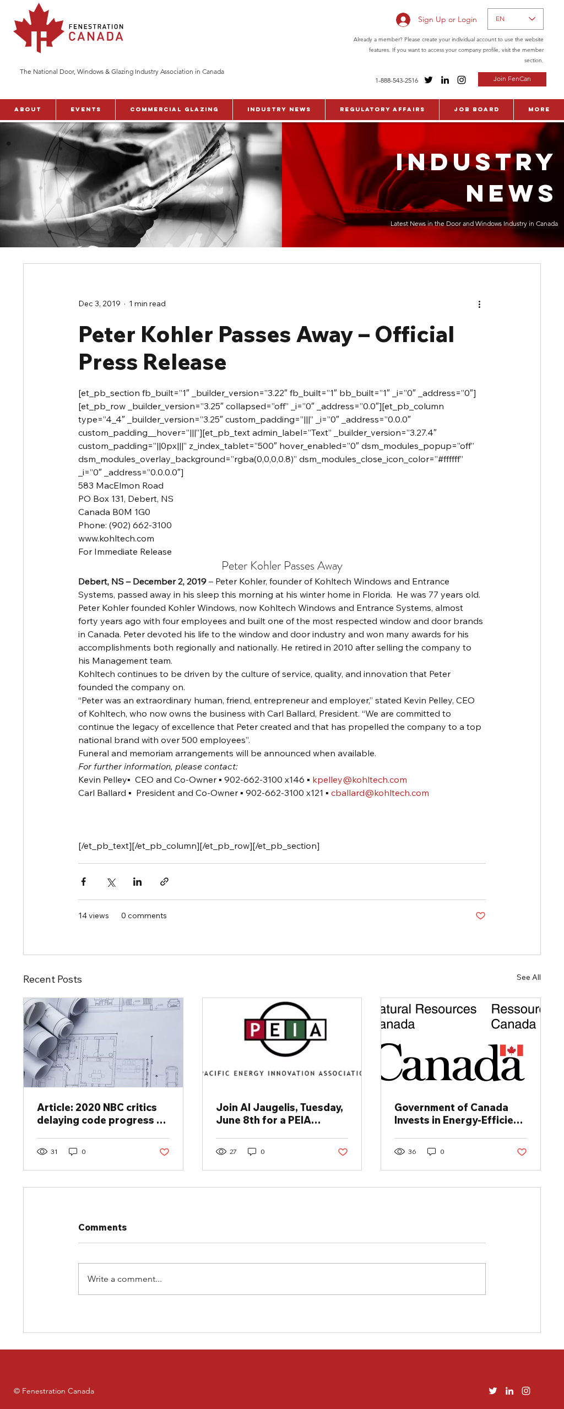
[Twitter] (428, 79)
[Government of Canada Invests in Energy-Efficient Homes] (460, 1042)
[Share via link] (164, 881)
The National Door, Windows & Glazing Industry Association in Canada (122, 71)
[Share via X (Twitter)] (110, 881)
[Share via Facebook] (83, 881)
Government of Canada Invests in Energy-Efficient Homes (459, 1113)
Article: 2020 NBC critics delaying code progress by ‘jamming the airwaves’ (103, 1113)
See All (529, 977)
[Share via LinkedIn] (137, 881)
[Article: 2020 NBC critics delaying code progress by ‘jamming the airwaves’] (103, 1042)
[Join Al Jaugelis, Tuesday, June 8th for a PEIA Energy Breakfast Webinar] (282, 1042)
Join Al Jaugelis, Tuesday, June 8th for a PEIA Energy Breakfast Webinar (281, 1113)
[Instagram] (461, 79)
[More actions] (479, 303)
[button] (28, 109)
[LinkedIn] (445, 79)
